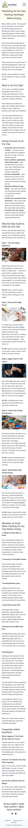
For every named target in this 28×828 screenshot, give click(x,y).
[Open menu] (24, 4)
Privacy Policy (18, 820)
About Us (8, 820)
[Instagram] (15, 813)
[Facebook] (12, 813)
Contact (14, 822)
